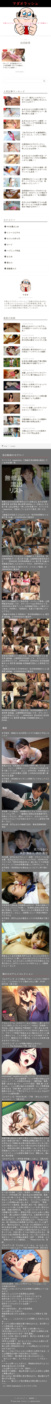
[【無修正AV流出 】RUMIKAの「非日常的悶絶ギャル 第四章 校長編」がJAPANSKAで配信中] (25, 708)
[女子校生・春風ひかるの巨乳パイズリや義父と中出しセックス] (25, 764)
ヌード (10, 245)
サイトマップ (21, 1398)
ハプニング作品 (13, 251)
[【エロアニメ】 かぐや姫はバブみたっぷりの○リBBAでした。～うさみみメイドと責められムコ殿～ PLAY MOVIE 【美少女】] (25, 1021)
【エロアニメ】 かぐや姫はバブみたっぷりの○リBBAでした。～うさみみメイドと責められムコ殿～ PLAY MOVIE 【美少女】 (25, 981)
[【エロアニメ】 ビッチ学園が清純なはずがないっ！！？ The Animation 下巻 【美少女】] (25, 1074)
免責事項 (31, 1398)
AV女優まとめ (13, 227)
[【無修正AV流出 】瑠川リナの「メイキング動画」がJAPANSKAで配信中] (21, 599)
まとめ (10, 257)
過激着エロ (11, 269)
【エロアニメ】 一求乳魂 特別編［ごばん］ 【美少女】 (25, 1159)
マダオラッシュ (25, 3)
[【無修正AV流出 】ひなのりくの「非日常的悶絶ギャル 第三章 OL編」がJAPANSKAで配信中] (25, 554)
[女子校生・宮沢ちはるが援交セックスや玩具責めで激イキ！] (25, 954)
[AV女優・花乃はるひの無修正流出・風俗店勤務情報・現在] (25, 855)
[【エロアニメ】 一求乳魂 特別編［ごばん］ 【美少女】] (25, 1190)
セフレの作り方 (13, 239)
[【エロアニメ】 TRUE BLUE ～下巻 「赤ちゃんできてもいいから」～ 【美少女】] (25, 1136)
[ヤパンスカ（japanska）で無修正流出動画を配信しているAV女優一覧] (25, 500)
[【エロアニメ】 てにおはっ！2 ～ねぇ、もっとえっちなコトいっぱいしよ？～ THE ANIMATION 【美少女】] (25, 1282)
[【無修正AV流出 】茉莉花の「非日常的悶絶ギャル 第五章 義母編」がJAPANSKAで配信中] (25, 654)
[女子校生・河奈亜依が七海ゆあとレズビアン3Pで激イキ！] (25, 903)
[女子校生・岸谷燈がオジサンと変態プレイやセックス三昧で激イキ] (25, 809)
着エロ (10, 263)
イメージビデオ (13, 233)
